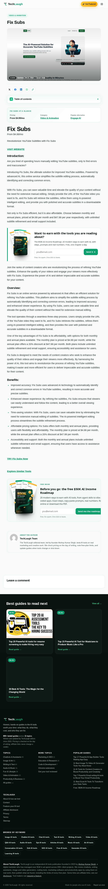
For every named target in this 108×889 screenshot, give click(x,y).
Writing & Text (10, 764)
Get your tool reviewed (47, 772)
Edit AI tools (32, 848)
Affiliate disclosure (10, 810)
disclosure (7, 876)
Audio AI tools (26, 843)
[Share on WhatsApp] (26, 89)
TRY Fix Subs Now (17, 459)
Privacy (6, 813)
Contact (6, 802)
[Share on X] (9, 89)
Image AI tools (11, 837)
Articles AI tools (56, 843)
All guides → (8, 783)
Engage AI (76, 118)
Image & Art (9, 761)
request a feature (34, 876)
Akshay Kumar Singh (87, 864)
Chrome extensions (46, 768)
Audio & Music (10, 768)
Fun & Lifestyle (10, 772)
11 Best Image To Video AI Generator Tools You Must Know (88, 764)
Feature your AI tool (11, 806)
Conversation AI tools (14, 848)
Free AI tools (62, 848)
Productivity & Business (14, 779)
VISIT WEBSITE (15, 149)
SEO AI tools (47, 848)
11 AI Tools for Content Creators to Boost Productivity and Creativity (87, 770)
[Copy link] (32, 89)
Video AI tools (91, 837)
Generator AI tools (79, 848)
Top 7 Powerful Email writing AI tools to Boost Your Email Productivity (88, 776)
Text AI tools (59, 837)
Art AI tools (88, 843)
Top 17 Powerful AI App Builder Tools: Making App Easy (88, 758)
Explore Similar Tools (19, 471)
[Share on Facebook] (15, 89)
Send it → (90, 252)
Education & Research (48, 761)
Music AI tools (74, 843)
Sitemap (6, 821)
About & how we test (11, 799)
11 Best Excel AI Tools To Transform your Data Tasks (88, 783)
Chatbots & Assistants (13, 757)
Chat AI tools (44, 837)
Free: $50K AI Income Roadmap (86, 788)
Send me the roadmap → (90, 511)
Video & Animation (17, 15)
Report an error (99, 885)
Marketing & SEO (46, 757)
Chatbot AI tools (27, 837)
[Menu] (102, 4)
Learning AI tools (12, 854)
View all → (97, 603)
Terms (5, 817)
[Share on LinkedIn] (21, 89)
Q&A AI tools (10, 843)
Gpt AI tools (41, 843)
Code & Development (48, 764)
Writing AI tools (74, 837)
